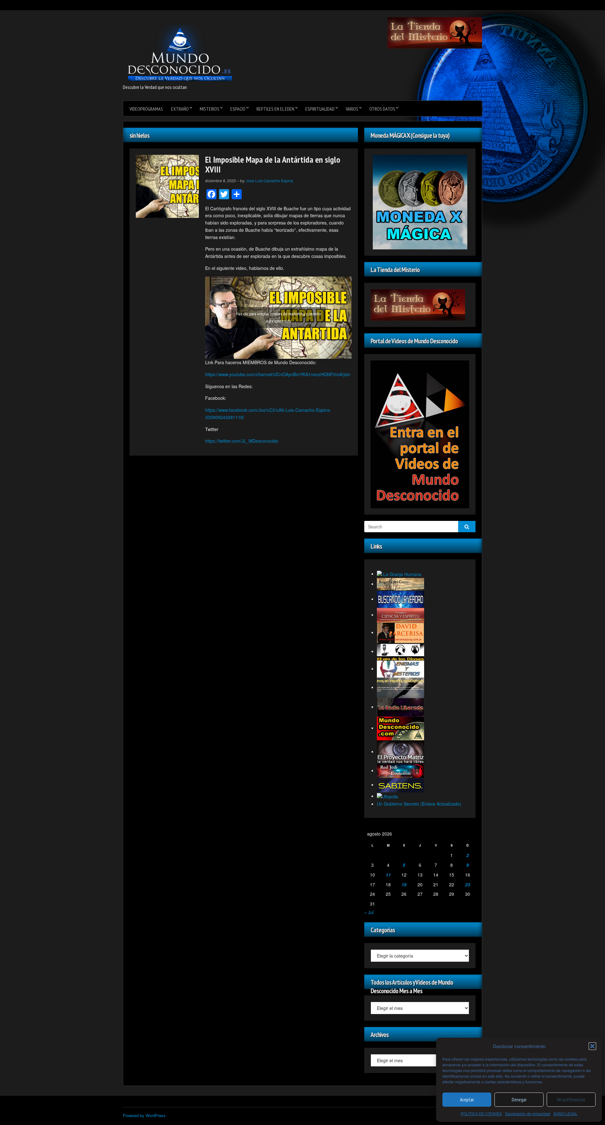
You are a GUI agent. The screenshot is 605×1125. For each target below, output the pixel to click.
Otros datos (382, 109)
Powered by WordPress (144, 1115)
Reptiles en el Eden (275, 109)
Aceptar (467, 1100)
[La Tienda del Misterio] (435, 32)
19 (403, 884)
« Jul (369, 912)
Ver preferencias (571, 1100)
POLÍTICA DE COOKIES (481, 1113)
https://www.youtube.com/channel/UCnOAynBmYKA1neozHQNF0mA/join (277, 374)
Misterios (209, 109)
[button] (592, 1046)
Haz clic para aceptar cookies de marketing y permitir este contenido (278, 317)
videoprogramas (146, 109)
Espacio (237, 109)
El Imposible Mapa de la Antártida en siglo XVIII (272, 164)
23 (467, 884)
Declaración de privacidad (527, 1113)
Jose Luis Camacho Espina (269, 180)
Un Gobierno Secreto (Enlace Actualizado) (419, 804)
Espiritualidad (320, 109)
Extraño (180, 109)
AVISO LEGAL (565, 1113)
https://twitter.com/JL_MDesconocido (241, 441)
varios (352, 109)
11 (388, 874)
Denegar (519, 1100)
